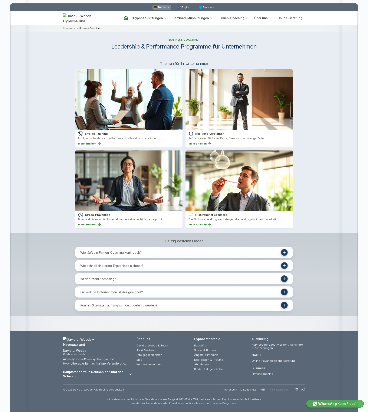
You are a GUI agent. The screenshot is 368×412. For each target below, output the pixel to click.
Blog (139, 359)
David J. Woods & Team (152, 345)
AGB (262, 389)
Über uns (261, 18)
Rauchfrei (200, 345)
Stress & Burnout (205, 350)
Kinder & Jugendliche (208, 369)
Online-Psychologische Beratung (274, 360)
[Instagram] (303, 389)
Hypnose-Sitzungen (148, 18)
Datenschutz (248, 389)
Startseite (69, 28)
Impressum (230, 389)
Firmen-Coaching (231, 18)
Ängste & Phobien (206, 354)
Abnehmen (201, 364)
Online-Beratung (289, 18)
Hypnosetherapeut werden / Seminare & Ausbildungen (277, 346)
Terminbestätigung (278, 389)
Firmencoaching (262, 373)
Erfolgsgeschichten (149, 354)
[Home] (126, 18)
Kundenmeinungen (149, 364)
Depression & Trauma (208, 359)
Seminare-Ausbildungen (191, 18)
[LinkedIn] (296, 389)
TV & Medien (145, 350)
